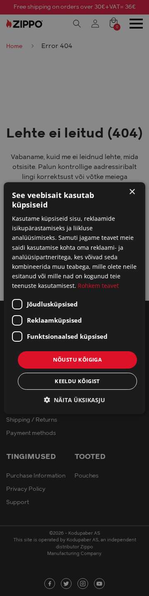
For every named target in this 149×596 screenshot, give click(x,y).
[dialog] (74, 298)
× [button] (132, 191)
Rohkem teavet (98, 286)
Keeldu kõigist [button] (77, 381)
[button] (74, 400)
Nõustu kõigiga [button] (77, 359)
